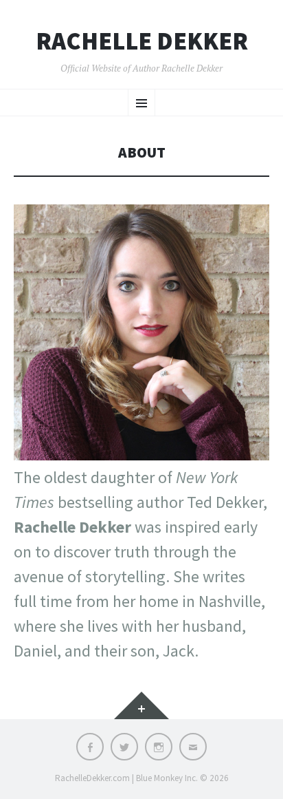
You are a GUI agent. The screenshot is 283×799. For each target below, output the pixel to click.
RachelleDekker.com (92, 778)
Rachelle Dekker (142, 41)
